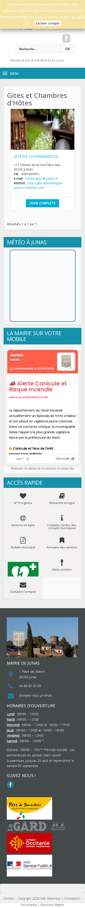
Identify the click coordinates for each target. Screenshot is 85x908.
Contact (8, 898)
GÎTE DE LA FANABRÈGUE (36, 156)
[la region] (29, 843)
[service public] (29, 866)
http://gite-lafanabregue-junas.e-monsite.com (38, 185)
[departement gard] (37, 826)
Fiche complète (42, 203)
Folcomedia (29, 905)
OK (67, 49)
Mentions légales (52, 905)
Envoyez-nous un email (35, 695)
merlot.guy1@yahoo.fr (41, 178)
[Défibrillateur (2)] (23, 565)
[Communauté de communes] (29, 808)
